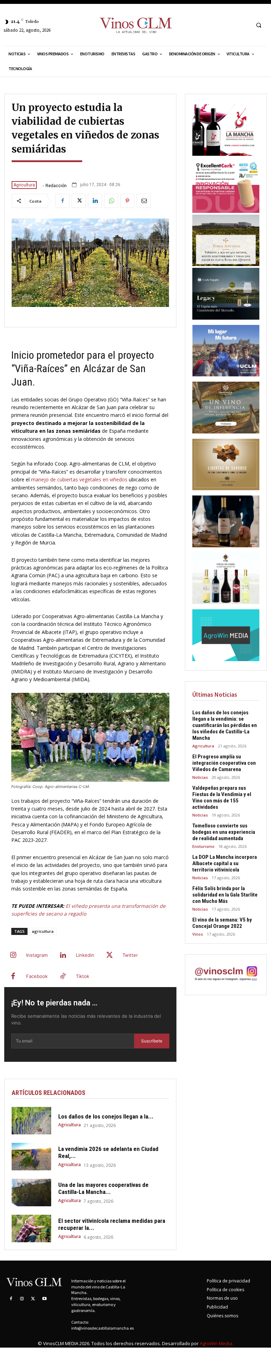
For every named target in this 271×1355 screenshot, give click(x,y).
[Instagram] (13, 955)
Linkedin (85, 955)
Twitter (130, 955)
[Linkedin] (95, 201)
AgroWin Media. (216, 1343)
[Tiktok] (63, 976)
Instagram (37, 955)
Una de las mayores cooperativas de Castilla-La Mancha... (103, 1188)
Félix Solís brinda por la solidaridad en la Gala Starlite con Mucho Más (225, 894)
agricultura (43, 931)
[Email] (144, 201)
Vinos (197, 934)
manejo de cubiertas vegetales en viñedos (79, 479)
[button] (258, 25)
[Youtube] (44, 1299)
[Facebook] (62, 201)
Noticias (200, 777)
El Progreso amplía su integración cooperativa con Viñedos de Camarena (224, 762)
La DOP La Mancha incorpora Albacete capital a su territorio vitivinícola (224, 863)
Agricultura (24, 185)
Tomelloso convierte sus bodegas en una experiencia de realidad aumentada (223, 832)
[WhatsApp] (111, 201)
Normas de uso (222, 1298)
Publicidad (217, 1307)
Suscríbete (151, 1040)
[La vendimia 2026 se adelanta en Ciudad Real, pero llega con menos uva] (31, 1156)
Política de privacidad (228, 1281)
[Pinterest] (127, 201)
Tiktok (82, 976)
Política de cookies (225, 1290)
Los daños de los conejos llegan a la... (105, 1116)
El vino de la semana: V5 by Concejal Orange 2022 (222, 923)
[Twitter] (79, 201)
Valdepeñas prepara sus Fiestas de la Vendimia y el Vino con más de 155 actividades (221, 797)
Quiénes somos (222, 1316)
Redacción (56, 186)
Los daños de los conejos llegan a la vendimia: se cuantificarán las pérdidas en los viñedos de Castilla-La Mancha (224, 725)
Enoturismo (203, 846)
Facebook (37, 976)
